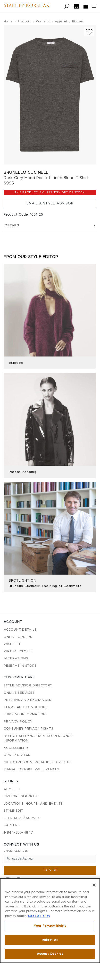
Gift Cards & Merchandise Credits (37, 762)
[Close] (94, 885)
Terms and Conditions (26, 707)
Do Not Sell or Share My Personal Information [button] (38, 738)
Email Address (16, 850)
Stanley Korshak (27, 6)
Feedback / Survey (22, 818)
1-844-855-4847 (18, 832)
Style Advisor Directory (28, 685)
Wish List (12, 644)
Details (12, 225)
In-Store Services (21, 796)
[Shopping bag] (85, 6)
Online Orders (18, 637)
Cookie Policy (39, 916)
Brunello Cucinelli (27, 172)
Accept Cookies (50, 953)
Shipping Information (25, 714)
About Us (13, 789)
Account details (20, 629)
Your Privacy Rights (50, 925)
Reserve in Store (20, 665)
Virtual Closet (18, 651)
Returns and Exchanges (27, 700)
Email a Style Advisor (50, 203)
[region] (50, 920)
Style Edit (14, 810)
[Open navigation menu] (94, 6)
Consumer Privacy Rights (28, 728)
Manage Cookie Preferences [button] (31, 769)
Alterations (16, 658)
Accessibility (16, 748)
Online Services (19, 692)
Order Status (17, 755)
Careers (12, 825)
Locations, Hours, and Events (33, 803)
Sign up (50, 870)
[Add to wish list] (89, 31)
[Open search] (66, 6)
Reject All (50, 940)
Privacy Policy (18, 721)
